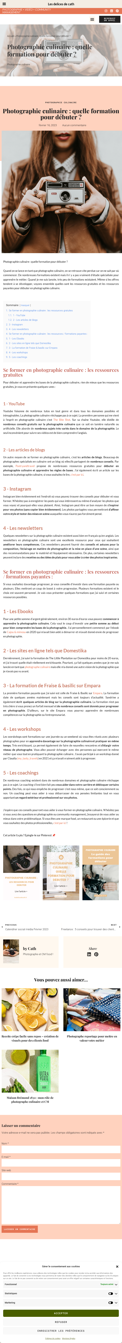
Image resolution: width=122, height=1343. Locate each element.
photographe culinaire (37, 667)
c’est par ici (77, 474)
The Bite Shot (61, 419)
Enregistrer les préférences (61, 1330)
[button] (117, 1266)
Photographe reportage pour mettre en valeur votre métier (92, 1038)
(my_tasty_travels (27, 758)
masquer (25, 305)
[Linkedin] (111, 10)
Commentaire (10, 1183)
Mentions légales (68, 1338)
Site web (6, 1170)
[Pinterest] (117, 10)
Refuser (61, 1322)
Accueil (10, 36)
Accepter (61, 1313)
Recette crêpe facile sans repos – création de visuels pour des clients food (30, 1038)
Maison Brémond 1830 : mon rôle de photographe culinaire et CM (30, 1100)
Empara (97, 693)
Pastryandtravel (25, 466)
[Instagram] (106, 10)
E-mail (6, 1156)
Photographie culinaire (18, 64)
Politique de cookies (53, 1338)
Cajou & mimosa (16, 632)
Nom (5, 1143)
